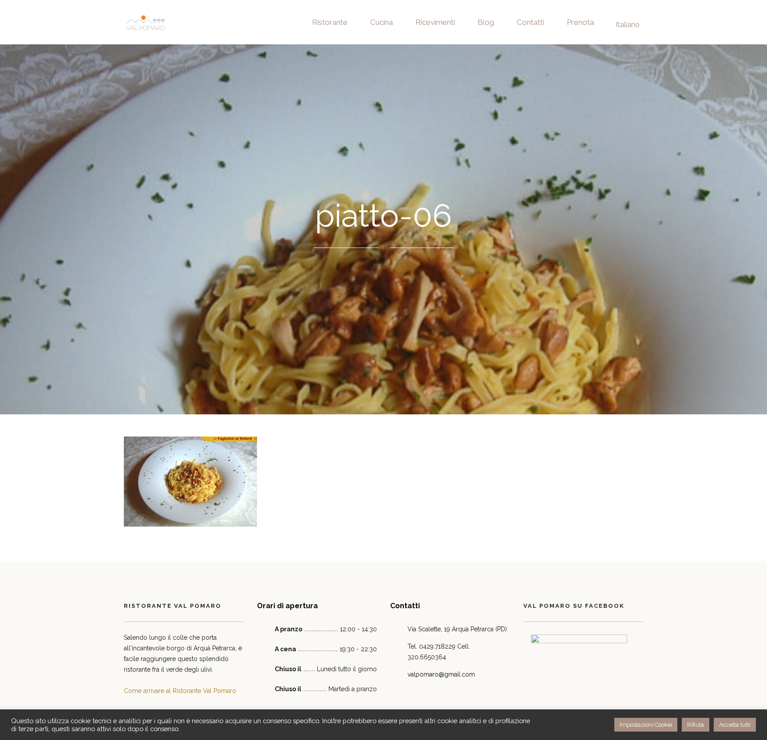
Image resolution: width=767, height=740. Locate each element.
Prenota (580, 22)
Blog (486, 22)
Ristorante (330, 22)
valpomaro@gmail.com (441, 674)
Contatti (530, 22)
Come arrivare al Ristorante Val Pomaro (180, 690)
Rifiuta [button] (695, 724)
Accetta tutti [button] (735, 724)
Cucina (381, 22)
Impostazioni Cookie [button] (646, 724)
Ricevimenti (435, 22)
